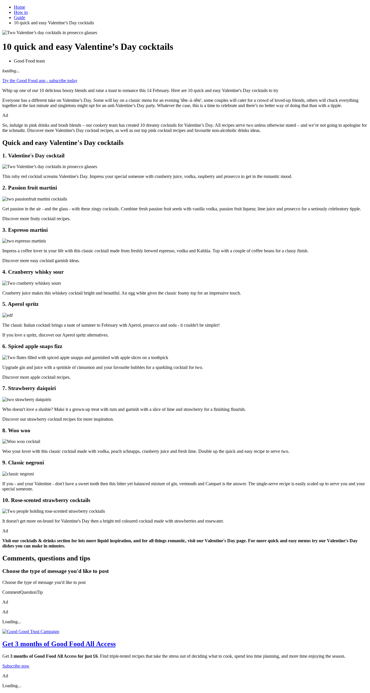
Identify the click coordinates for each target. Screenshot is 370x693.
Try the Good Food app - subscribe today (39, 80)
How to (21, 12)
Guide (19, 17)
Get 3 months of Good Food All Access (59, 644)
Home (19, 7)
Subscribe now (15, 665)
